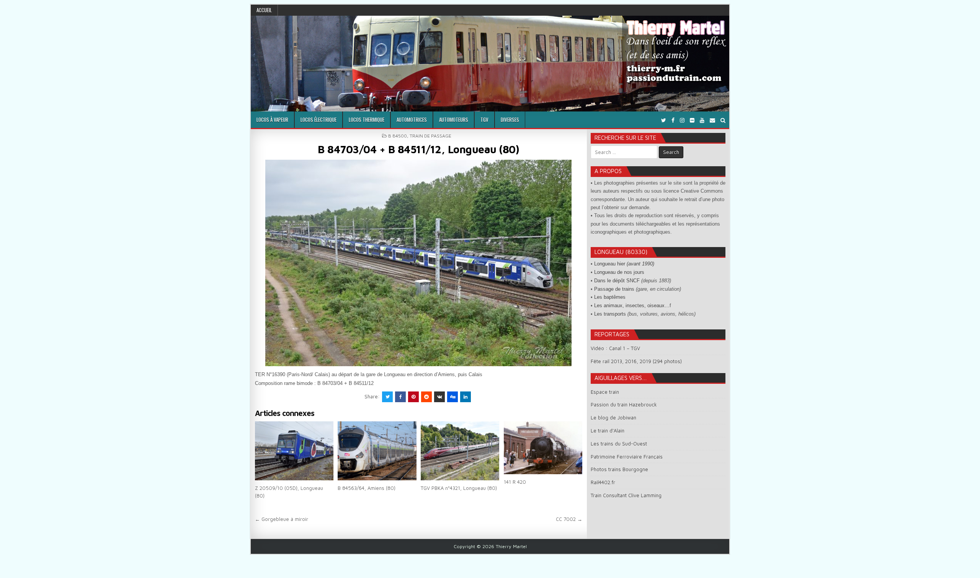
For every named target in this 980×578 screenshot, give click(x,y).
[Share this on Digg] (452, 396)
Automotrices (412, 119)
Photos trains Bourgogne (619, 469)
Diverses (510, 119)
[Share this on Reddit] (426, 396)
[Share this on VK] (439, 396)
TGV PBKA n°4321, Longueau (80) (459, 488)
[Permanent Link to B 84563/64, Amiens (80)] (377, 450)
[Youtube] (702, 120)
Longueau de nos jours (619, 272)
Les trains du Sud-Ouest (619, 443)
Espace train (605, 392)
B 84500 (397, 136)
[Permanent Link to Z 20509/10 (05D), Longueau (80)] (294, 450)
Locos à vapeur (272, 119)
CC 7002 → (569, 519)
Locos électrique (318, 119)
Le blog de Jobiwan (613, 417)
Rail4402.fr (603, 482)
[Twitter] (663, 120)
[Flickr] (692, 120)
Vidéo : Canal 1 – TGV (615, 348)
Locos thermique (366, 119)
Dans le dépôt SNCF (617, 280)
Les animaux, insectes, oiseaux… (632, 305)
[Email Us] (712, 120)
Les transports (610, 314)
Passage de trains (614, 289)
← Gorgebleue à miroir (281, 519)
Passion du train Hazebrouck (624, 404)
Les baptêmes (610, 297)
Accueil (264, 10)
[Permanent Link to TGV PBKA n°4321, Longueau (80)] (460, 450)
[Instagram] (682, 120)
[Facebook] (673, 120)
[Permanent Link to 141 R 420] (543, 447)
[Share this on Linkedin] (465, 396)
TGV (484, 119)
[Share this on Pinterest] (413, 396)
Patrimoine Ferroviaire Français (627, 457)
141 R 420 (515, 482)
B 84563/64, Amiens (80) (366, 488)
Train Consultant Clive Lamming (626, 495)
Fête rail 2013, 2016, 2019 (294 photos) (636, 361)
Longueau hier (624, 264)
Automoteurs (453, 119)
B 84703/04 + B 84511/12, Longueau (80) (418, 149)
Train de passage (430, 136)
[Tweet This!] (387, 396)
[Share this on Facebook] (400, 396)
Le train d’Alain (607, 430)
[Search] (722, 120)
